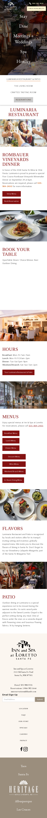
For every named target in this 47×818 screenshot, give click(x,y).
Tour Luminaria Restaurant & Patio (18, 372)
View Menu (11, 194)
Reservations (23, 100)
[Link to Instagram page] (25, 749)
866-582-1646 (37, 3)
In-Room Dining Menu (13, 480)
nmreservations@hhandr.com (23, 691)
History (23, 61)
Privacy (23, 741)
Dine (23, 26)
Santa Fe (23, 774)
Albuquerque (23, 801)
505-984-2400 (36, 426)
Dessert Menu (14, 457)
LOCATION (23, 709)
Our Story (23, 721)
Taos (23, 766)
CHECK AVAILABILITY (36, 8)
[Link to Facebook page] (21, 749)
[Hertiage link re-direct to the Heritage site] (23, 787)
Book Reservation (11, 201)
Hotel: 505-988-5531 (23, 685)
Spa (23, 51)
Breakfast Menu (10, 433)
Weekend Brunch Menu (14, 472)
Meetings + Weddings (23, 39)
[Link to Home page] (23, 650)
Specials (23, 728)
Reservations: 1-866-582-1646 (24, 688)
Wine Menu (14, 464)
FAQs (23, 715)
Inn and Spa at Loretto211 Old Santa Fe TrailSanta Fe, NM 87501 (23, 672)
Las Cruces (23, 809)
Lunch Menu (11, 441)
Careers (23, 734)
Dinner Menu (11, 448)
